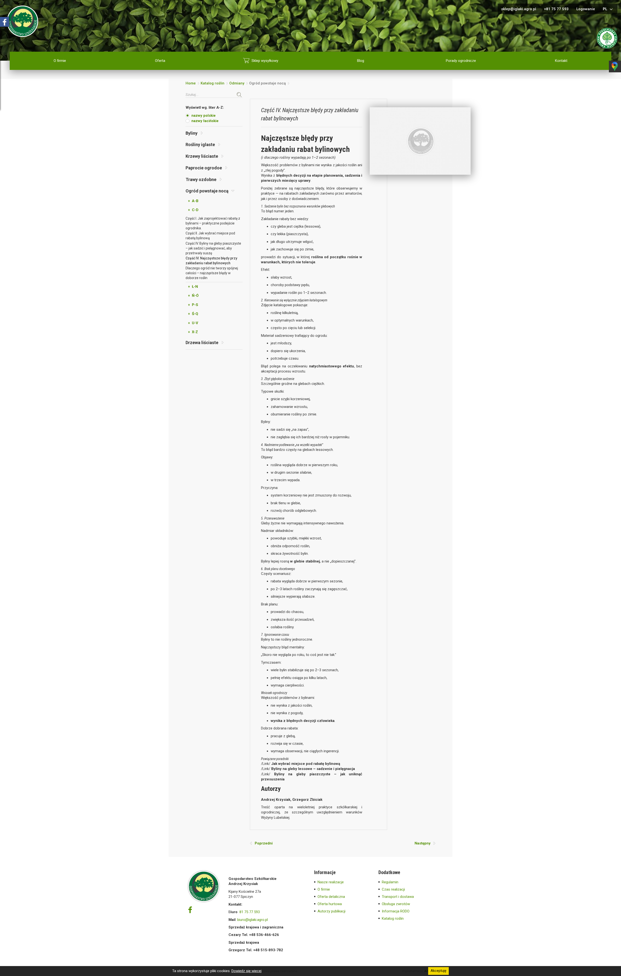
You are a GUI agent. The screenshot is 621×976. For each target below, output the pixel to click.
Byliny (192, 133)
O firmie (60, 60)
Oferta (160, 60)
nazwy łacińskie (205, 121)
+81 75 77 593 (556, 9)
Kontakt (561, 60)
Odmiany (236, 83)
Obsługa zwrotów (396, 904)
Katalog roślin (212, 83)
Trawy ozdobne (201, 179)
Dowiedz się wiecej (246, 971)
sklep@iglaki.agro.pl (518, 9)
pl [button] (605, 9)
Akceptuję (438, 971)
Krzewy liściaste (202, 156)
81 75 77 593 (249, 912)
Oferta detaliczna (331, 896)
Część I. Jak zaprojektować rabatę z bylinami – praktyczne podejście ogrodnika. (213, 223)
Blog (360, 60)
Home (191, 83)
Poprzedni (262, 843)
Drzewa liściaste (202, 342)
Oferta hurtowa (330, 904)
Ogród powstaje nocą (207, 190)
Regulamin (390, 882)
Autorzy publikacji (331, 911)
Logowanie (585, 9)
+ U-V (193, 323)
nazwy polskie (203, 115)
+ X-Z (193, 332)
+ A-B (193, 201)
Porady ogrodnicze (461, 60)
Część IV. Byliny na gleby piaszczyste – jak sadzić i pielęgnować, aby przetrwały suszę (213, 248)
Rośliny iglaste (201, 144)
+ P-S (193, 305)
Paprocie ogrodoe (204, 167)
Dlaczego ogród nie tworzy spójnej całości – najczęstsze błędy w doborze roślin (212, 273)
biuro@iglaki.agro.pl (252, 920)
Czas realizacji (393, 889)
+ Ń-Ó (193, 295)
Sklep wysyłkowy (265, 60)
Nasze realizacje (331, 882)
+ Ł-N (193, 286)
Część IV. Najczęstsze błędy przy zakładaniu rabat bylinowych (211, 260)
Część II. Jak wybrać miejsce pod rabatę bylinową (210, 235)
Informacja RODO (395, 911)
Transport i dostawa (398, 896)
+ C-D (193, 210)
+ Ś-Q (193, 314)
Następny (424, 843)
